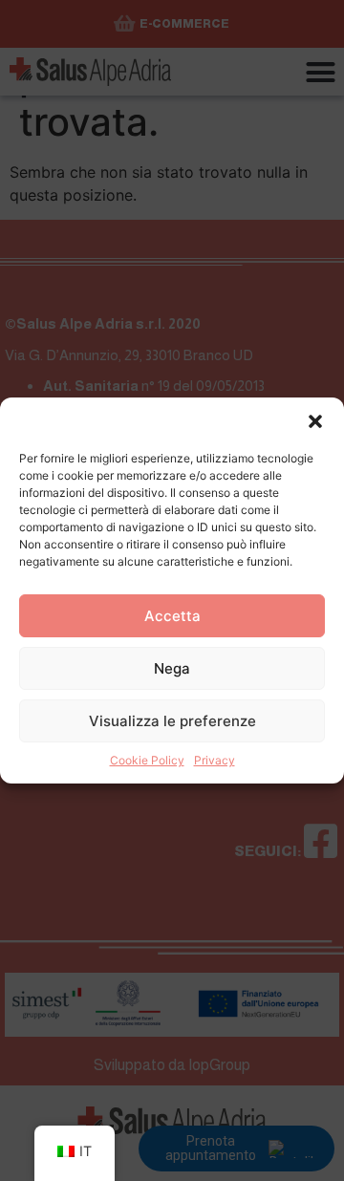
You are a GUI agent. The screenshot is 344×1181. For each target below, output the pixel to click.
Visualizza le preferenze (172, 721)
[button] (315, 421)
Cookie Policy (147, 760)
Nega (172, 668)
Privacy (214, 760)
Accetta (172, 616)
